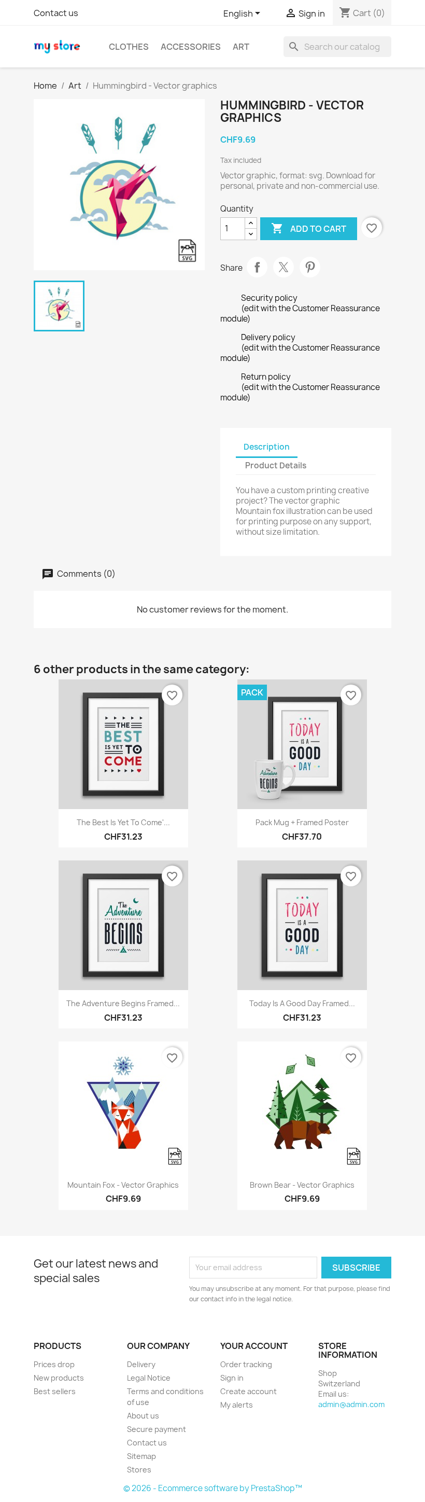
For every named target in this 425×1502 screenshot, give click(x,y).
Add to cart (308, 228)
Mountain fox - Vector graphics (123, 1185)
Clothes (129, 46)
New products (59, 1378)
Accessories (191, 46)
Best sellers (55, 1391)
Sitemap (141, 1456)
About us (143, 1416)
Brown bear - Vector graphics (302, 1185)
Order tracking (246, 1364)
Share (257, 267)
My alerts (236, 1405)
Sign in (232, 1378)
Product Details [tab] (275, 465)
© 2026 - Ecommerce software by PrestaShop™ (212, 1488)
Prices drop (54, 1364)
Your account (254, 1346)
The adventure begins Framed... (123, 1003)
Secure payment (156, 1429)
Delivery (141, 1364)
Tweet (283, 267)
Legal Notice (149, 1378)
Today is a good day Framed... (302, 1003)
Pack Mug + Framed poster (302, 822)
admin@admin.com (351, 1404)
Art (241, 46)
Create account (248, 1391)
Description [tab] (267, 446)
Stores (139, 1470)
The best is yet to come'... (123, 822)
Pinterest (310, 267)
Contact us (56, 13)
